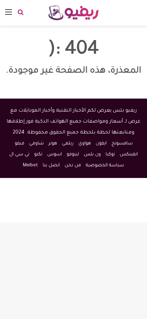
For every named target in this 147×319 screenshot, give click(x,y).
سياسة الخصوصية (105, 165)
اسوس (54, 154)
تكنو (38, 154)
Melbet (30, 165)
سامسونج (122, 143)
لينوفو (73, 154)
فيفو (19, 143)
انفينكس (129, 154)
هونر (53, 143)
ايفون (101, 143)
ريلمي (68, 143)
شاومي (36, 143)
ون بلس (92, 154)
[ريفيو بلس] (74, 13)
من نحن (73, 165)
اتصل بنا (51, 165)
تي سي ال (19, 154)
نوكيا (110, 154)
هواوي (84, 143)
